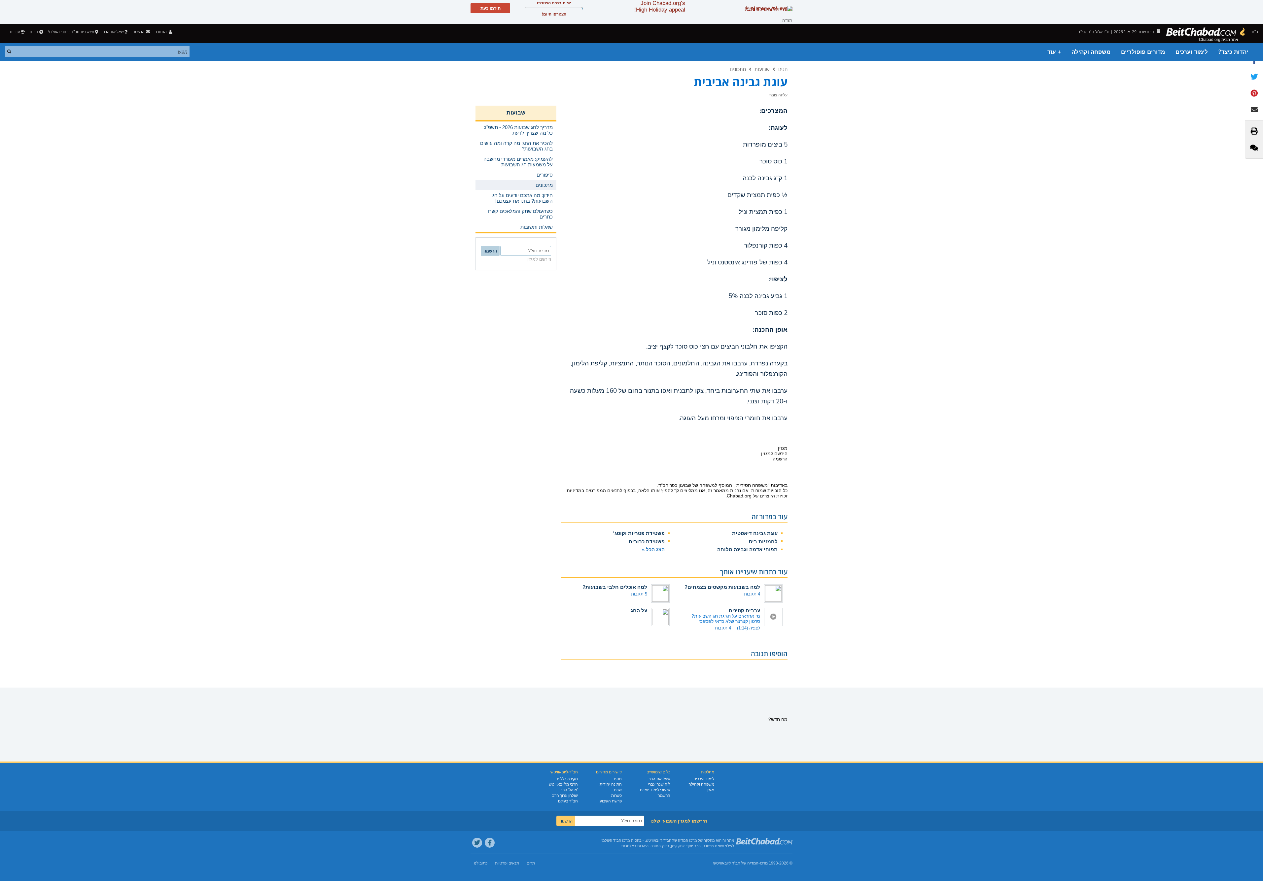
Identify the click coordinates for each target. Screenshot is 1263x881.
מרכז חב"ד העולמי (615, 840)
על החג (639, 610)
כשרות (616, 795)
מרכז (764, 863)
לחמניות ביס (763, 541)
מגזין (710, 790)
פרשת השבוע (611, 801)
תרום (34, 32)
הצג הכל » (653, 549)
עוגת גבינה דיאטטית (755, 533)
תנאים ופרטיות (507, 863)
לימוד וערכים (1191, 52)
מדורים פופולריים (1143, 52)
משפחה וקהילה (1090, 52)
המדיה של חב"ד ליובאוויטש (735, 863)
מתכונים (738, 69)
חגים (783, 69)
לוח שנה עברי (659, 784)
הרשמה (663, 795)
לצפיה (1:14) (748, 628)
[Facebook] (490, 843)
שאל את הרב (113, 32)
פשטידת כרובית (647, 541)
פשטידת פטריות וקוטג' (639, 533)
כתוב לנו (480, 863)
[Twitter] (477, 843)
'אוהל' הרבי (568, 790)
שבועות (762, 69)
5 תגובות (639, 594)
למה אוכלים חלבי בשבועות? (614, 587)
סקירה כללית (567, 779)
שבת (618, 790)
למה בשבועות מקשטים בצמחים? (722, 587)
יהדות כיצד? (1233, 52)
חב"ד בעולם (568, 801)
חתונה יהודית (611, 784)
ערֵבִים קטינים (744, 610)
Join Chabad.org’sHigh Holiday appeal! (659, 6)
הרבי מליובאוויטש (563, 784)
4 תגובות (752, 594)
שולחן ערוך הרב (565, 795)
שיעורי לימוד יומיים (655, 790)
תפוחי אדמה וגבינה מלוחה (747, 549)
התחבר (161, 32)
